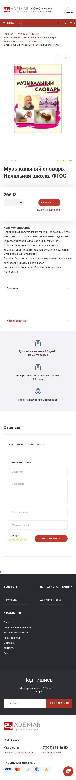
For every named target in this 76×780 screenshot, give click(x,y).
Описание (12, 288)
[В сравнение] (57, 57)
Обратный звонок (41, 11)
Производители (12, 637)
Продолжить (51, 538)
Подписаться (59, 703)
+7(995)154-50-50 (41, 8)
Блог (6, 653)
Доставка (9, 642)
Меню (10, 23)
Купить (46, 202)
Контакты (9, 647)
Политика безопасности (17, 627)
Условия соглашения (16, 632)
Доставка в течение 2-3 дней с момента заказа (38, 353)
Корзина (68, 12)
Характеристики (17, 320)
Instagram (22, 752)
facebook (9, 752)
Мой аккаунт (65, 23)
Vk (32, 752)
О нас (7, 622)
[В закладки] (66, 57)
